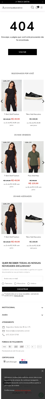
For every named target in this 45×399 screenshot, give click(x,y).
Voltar (22, 52)
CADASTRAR (22, 289)
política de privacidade (23, 390)
